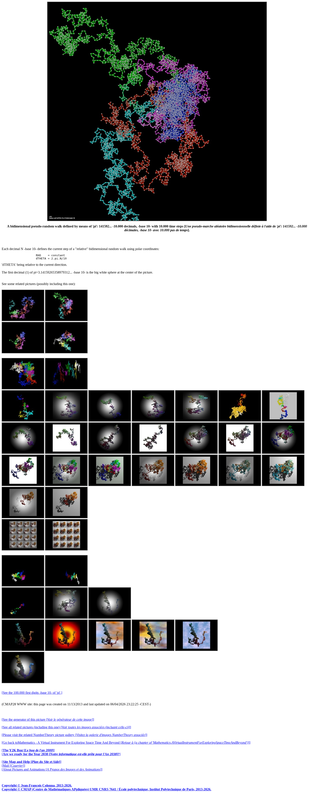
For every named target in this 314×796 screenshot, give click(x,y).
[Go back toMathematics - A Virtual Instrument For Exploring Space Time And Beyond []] (126, 742)
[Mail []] (13, 765)
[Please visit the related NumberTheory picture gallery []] (74, 735)
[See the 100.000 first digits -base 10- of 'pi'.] (32, 692)
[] (28, 750)
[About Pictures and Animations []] (52, 769)
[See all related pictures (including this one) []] (66, 727)
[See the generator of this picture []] (48, 719)
